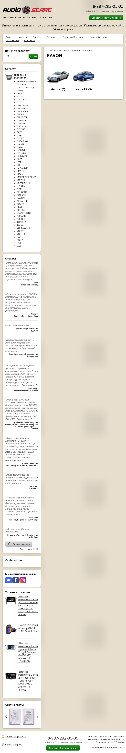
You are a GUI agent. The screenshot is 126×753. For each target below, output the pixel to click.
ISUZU (20, 159)
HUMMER (22, 156)
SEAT (19, 207)
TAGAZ (20, 224)
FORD (20, 135)
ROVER (20, 204)
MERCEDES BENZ (26, 177)
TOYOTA (21, 222)
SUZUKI (21, 219)
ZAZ (19, 236)
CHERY (20, 114)
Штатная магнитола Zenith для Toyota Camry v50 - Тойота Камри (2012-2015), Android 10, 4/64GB (28, 605)
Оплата (37, 37)
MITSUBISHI (23, 183)
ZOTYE (20, 239)
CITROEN (22, 117)
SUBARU (21, 216)
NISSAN (21, 186)
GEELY (20, 138)
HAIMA (20, 144)
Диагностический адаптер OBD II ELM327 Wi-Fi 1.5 (28, 627)
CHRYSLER (22, 105)
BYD (19, 102)
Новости (22, 37)
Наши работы (96, 37)
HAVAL (20, 147)
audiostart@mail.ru (16, 736)
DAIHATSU (22, 123)
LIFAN (20, 174)
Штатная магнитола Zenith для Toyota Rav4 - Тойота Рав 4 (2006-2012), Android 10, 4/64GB (28, 680)
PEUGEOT (22, 192)
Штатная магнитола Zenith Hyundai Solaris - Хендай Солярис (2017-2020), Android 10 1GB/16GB (28, 652)
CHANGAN (22, 108)
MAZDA (21, 180)
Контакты (29, 40)
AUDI (19, 93)
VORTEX (21, 233)
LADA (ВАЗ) (23, 168)
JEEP (19, 162)
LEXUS (20, 171)
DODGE (21, 129)
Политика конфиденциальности (107, 746)
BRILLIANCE (23, 99)
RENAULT (22, 201)
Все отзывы (26, 549)
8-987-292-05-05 (108, 6)
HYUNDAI (22, 153)
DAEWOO (22, 120)
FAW (19, 132)
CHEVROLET (23, 111)
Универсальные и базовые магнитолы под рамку (26, 86)
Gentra (55, 89)
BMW (20, 96)
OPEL (20, 189)
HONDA (21, 150)
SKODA (21, 210)
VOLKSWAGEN (24, 227)
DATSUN (21, 126)
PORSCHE (22, 195)
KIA (18, 165)
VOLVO (20, 231)
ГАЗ (19, 242)
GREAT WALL (24, 141)
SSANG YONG (24, 212)
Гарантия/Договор (73, 37)
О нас (9, 37)
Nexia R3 (81, 89)
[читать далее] (29, 385)
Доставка (51, 37)
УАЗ (19, 245)
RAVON (21, 198)
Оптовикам (12, 40)
